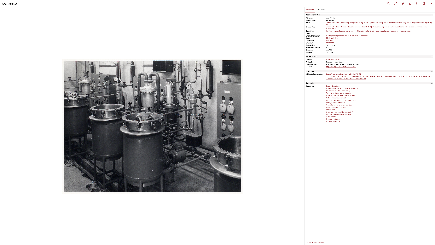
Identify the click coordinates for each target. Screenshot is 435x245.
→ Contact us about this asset (316, 243)
